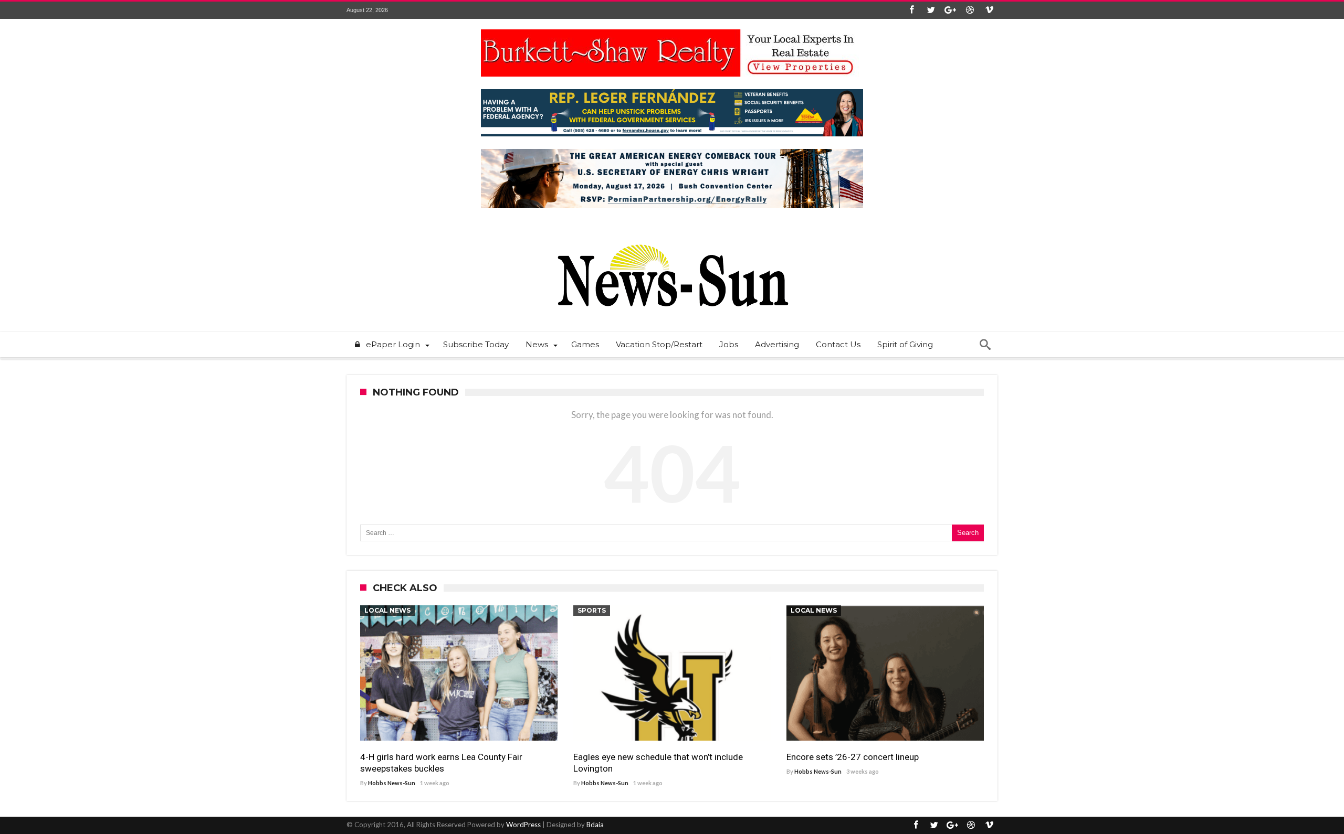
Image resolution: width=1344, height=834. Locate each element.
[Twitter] (930, 10)
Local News (387, 610)
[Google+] (950, 10)
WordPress (523, 824)
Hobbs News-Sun (391, 782)
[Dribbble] (969, 10)
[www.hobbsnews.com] (672, 236)
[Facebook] (911, 10)
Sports (592, 610)
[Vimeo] (989, 10)
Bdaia (595, 824)
